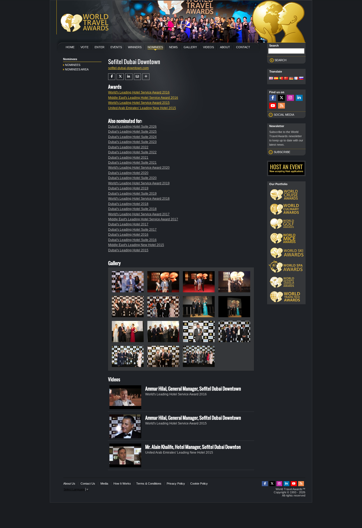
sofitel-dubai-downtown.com (128, 68)
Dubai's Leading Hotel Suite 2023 (132, 142)
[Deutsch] (291, 78)
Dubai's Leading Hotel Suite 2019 (132, 193)
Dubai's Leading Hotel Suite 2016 (132, 240)
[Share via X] (120, 76)
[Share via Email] (137, 76)
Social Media (284, 114)
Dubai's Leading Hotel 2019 (128, 188)
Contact (243, 47)
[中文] (286, 78)
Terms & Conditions (148, 483)
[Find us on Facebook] (272, 98)
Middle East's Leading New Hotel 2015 (136, 245)
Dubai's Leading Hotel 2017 (128, 224)
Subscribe (282, 152)
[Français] (296, 78)
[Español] (276, 78)
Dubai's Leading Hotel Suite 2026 (132, 126)
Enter (99, 47)
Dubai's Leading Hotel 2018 (128, 204)
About (225, 47)
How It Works (122, 483)
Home (70, 47)
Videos (208, 47)
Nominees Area (77, 69)
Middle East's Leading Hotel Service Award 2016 (143, 98)
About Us (69, 483)
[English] (271, 78)
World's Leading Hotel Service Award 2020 (139, 167)
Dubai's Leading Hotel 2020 (128, 173)
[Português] (281, 78)
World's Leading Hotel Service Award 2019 (139, 183)
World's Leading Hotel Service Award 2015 (139, 103)
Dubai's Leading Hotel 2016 (128, 234)
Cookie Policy (199, 483)
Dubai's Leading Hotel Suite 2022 (132, 152)
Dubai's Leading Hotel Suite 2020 (132, 178)
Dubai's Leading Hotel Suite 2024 (132, 137)
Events (116, 47)
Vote (85, 47)
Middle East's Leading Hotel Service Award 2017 (143, 219)
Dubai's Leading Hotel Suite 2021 (132, 162)
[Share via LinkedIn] (128, 76)
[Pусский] (301, 78)
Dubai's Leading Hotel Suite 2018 (132, 209)
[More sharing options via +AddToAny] (146, 76)
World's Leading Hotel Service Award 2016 (139, 92)
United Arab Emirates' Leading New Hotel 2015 (142, 108)
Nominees (155, 47)
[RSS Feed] (281, 106)
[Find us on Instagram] (290, 98)
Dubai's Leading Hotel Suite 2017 (132, 229)
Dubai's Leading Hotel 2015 (128, 250)
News (173, 47)
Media (104, 483)
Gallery (190, 47)
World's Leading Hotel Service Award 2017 (139, 214)
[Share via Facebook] (111, 76)
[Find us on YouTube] (272, 106)
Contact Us (88, 483)
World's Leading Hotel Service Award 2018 (139, 198)
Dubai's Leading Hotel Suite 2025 (132, 131)
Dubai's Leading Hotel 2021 (128, 157)
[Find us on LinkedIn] (299, 98)
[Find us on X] (281, 98)
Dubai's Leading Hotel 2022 (128, 147)
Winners (135, 47)
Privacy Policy (176, 483)
